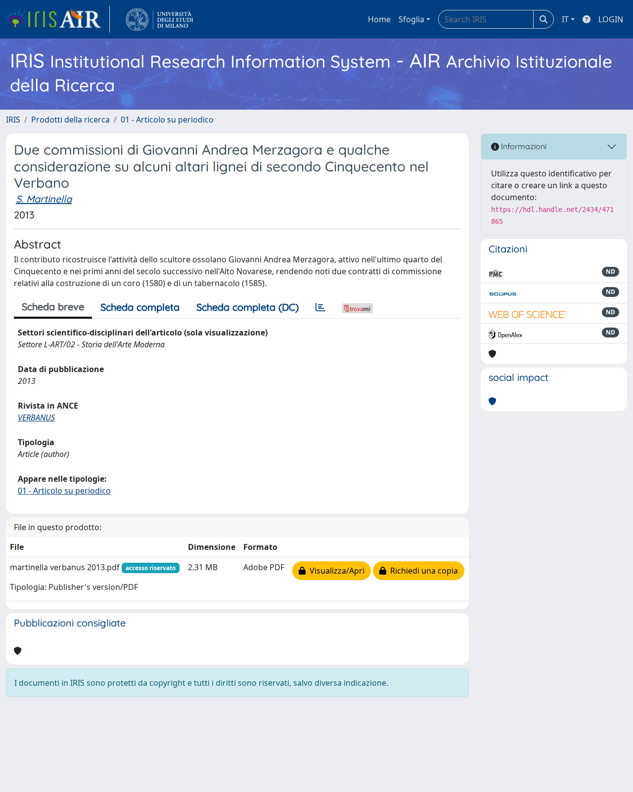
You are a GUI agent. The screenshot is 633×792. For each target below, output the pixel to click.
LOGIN (610, 19)
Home (379, 19)
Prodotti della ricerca (70, 119)
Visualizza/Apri (335, 570)
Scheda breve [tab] (53, 306)
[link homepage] (58, 19)
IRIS (13, 119)
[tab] (320, 307)
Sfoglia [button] (411, 19)
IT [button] (565, 19)
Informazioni (522, 146)
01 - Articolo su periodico (167, 119)
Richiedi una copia (422, 570)
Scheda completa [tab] (140, 307)
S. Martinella (44, 199)
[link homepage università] (159, 19)
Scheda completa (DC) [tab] (247, 307)
